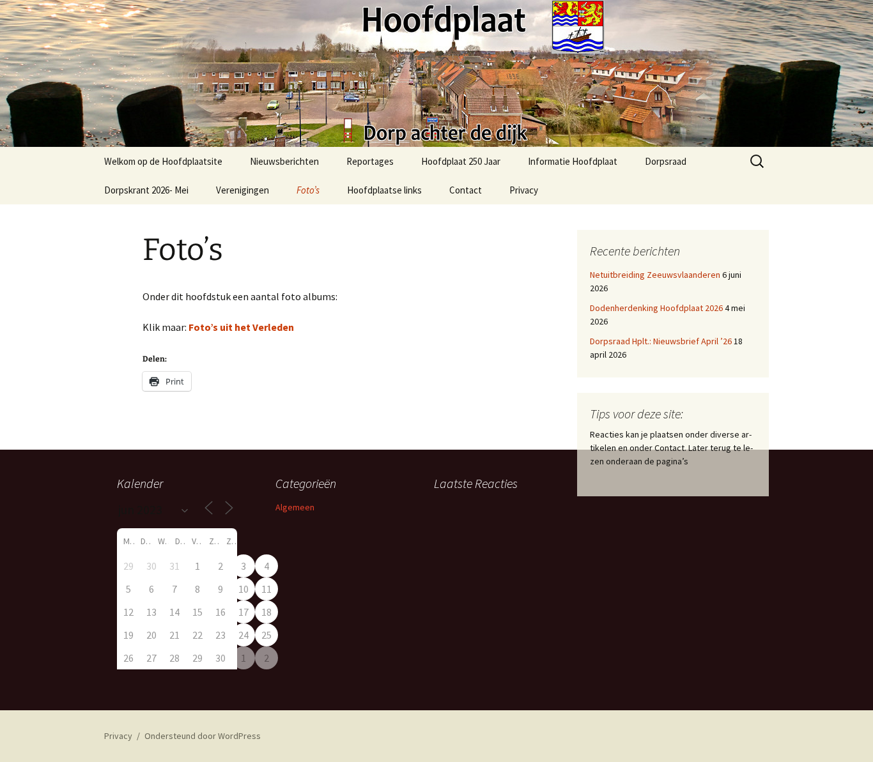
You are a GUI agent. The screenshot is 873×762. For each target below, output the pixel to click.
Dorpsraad (665, 161)
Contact (465, 190)
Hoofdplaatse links (384, 190)
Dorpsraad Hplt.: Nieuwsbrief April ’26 (661, 341)
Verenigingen (242, 190)
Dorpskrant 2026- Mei (146, 190)
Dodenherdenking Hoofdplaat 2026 (656, 308)
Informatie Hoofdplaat (572, 161)
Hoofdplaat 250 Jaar (460, 161)
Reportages (370, 161)
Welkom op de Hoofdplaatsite (163, 161)
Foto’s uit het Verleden (241, 327)
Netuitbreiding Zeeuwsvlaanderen (655, 274)
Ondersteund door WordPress (202, 736)
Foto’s (308, 190)
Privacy (523, 190)
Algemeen (294, 507)
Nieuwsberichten (284, 161)
